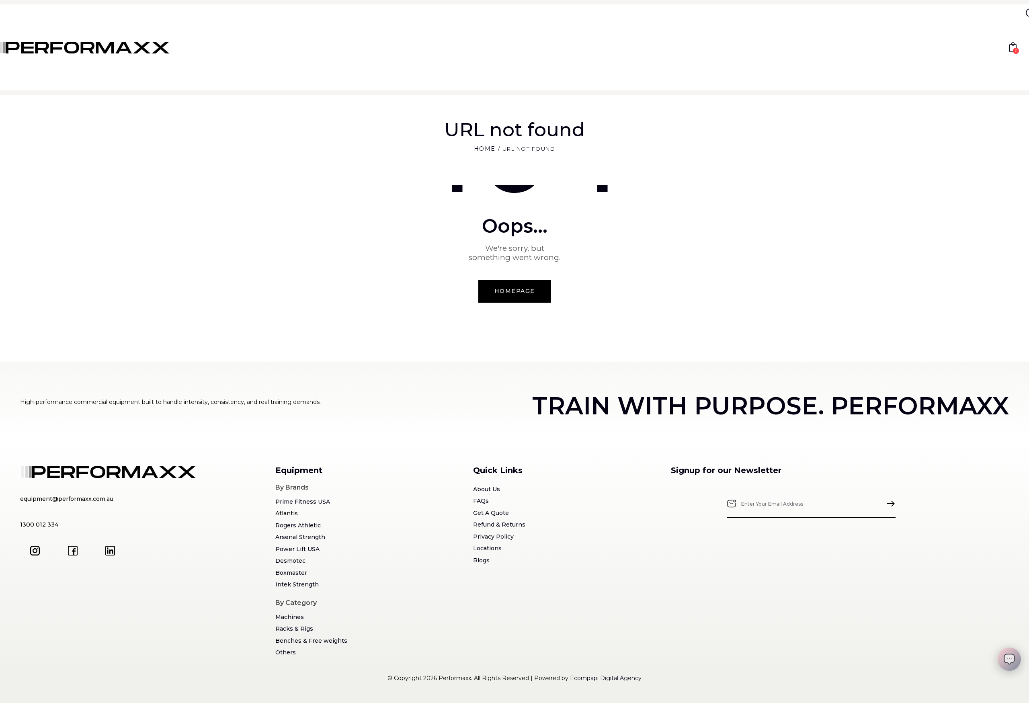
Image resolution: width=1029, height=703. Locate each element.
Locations (487, 548)
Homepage (514, 291)
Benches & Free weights (311, 640)
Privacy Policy (493, 536)
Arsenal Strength (300, 537)
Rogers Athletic (298, 525)
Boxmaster (291, 572)
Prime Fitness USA (302, 501)
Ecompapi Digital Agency (606, 678)
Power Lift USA (297, 549)
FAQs (481, 500)
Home (485, 148)
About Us (486, 489)
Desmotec (290, 560)
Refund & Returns (499, 524)
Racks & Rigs (294, 628)
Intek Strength (297, 584)
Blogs (481, 560)
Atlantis (286, 513)
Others (285, 652)
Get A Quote (491, 512)
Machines (289, 617)
